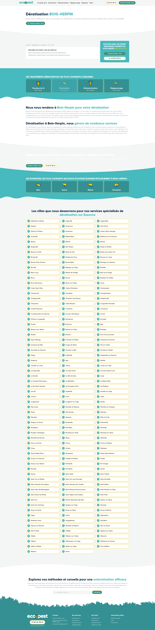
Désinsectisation (63, 3)
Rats (38, 190)
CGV (112, 620)
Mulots (90, 190)
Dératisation (52, 3)
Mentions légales (115, 618)
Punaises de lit (42, 3)
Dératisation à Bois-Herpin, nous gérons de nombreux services (49, 55)
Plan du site (114, 622)
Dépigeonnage (75, 3)
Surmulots (116, 190)
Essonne (43, 45)
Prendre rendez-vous (127, 3)
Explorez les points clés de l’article (42, 50)
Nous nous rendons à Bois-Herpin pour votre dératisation (47, 52)
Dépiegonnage (76, 625)
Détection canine (96, 625)
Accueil (28, 45)
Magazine (84, 3)
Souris (64, 190)
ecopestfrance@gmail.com (60, 624)
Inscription (97, 592)
